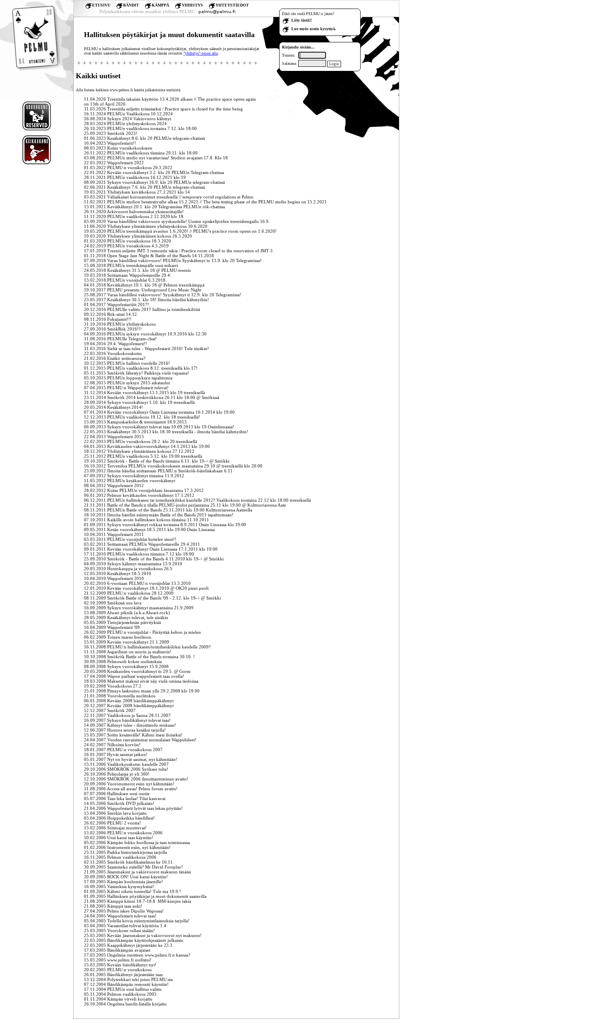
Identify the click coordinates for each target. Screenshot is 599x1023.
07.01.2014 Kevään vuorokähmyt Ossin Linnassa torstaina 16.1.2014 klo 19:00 (159, 412)
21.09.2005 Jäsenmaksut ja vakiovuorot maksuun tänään (137, 871)
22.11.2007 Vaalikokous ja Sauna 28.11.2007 (127, 715)
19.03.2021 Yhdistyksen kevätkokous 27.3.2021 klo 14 (137, 192)
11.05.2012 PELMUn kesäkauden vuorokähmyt (129, 480)
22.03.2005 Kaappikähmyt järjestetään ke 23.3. (129, 945)
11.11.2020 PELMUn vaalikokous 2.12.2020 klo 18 (133, 216)
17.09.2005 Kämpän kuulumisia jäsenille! (123, 881)
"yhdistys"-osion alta (200, 53)
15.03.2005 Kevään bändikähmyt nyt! (120, 964)
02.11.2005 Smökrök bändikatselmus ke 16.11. (129, 862)
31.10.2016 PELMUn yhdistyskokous (120, 324)
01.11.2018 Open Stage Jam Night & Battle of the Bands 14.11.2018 (149, 255)
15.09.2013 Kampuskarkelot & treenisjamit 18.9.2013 (135, 421)
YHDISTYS (192, 5)
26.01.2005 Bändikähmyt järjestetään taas (123, 974)
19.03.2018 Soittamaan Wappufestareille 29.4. (127, 275)
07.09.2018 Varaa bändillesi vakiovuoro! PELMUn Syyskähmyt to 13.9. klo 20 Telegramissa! (173, 260)
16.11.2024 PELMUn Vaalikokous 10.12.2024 (128, 113)
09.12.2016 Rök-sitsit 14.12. (111, 314)
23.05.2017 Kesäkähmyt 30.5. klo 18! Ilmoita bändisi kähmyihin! (146, 299)
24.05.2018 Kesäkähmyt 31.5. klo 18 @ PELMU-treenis (137, 270)
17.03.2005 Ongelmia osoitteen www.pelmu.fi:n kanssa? (137, 954)
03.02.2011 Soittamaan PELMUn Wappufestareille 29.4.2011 (142, 544)
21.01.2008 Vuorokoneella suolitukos (119, 695)
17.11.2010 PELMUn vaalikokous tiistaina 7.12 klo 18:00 (139, 553)
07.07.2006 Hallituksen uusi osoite (117, 793)
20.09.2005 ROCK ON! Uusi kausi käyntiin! (126, 876)
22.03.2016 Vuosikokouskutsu (113, 353)
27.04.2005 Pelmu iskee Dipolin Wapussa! (124, 910)
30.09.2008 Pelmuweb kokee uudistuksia (123, 661)
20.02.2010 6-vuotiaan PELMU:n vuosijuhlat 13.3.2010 (137, 583)
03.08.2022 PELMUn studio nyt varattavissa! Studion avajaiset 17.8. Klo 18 (156, 157)
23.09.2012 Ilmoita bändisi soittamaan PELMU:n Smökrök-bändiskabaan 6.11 (158, 470)
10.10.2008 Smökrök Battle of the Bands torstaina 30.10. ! (139, 656)
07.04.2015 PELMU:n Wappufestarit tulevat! (126, 387)
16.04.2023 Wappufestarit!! (110, 143)
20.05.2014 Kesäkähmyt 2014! (113, 407)
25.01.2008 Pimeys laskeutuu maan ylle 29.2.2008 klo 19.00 (142, 690)
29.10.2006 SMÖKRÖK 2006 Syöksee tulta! (126, 769)
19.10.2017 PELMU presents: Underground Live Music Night (142, 289)
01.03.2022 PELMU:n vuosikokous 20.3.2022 (128, 167)
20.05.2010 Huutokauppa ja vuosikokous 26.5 (128, 568)
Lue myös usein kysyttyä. (313, 28)
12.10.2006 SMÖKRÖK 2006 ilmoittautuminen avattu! (136, 778)
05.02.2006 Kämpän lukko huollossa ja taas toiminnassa (137, 842)
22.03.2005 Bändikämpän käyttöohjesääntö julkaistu (133, 940)
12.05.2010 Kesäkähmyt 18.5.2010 (117, 573)
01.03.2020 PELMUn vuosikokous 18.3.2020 (127, 240)
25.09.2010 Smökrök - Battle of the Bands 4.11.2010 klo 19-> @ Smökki (154, 558)
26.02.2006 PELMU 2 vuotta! (112, 822)
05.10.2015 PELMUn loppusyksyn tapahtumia (128, 377)
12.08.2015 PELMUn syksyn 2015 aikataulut (127, 382)
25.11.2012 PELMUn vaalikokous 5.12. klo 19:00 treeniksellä (143, 456)
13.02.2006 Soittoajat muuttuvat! (115, 827)
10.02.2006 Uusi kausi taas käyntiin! (118, 837)
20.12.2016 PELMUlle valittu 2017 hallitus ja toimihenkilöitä (142, 309)
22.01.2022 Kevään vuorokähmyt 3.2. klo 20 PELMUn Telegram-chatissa (154, 172)
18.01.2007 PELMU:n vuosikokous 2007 (123, 749)
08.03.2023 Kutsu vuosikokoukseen (118, 148)
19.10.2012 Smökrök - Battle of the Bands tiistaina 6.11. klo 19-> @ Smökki (156, 461)
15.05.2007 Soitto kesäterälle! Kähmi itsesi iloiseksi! (133, 734)
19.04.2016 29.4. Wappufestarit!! (115, 343)
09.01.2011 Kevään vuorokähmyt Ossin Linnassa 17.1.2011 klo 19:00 (151, 549)
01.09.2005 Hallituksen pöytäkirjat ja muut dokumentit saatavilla (145, 896)
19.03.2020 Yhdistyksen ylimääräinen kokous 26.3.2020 (138, 236)
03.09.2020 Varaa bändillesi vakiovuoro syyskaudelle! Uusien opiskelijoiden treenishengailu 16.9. (177, 221)
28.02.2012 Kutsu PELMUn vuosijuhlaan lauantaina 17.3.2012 (144, 490)
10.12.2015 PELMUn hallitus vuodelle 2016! (127, 363)
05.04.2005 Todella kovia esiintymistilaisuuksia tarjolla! (136, 920)
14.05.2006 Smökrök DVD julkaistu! (119, 803)
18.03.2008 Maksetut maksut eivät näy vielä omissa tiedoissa (141, 681)
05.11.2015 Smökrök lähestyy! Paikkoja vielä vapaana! (136, 372)
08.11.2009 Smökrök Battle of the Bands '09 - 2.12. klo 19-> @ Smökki (152, 597)
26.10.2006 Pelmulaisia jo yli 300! (117, 774)
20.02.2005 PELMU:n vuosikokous (118, 969)
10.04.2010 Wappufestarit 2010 (114, 578)
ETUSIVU (101, 5)
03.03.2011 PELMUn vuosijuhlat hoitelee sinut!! (130, 539)
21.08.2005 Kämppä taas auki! (113, 906)
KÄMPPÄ (160, 5)
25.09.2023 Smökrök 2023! (110, 133)
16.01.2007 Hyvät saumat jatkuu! (116, 754)
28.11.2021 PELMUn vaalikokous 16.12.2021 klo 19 (135, 177)
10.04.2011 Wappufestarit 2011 (114, 534)
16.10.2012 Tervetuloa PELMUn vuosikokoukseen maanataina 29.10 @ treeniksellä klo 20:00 (173, 465)
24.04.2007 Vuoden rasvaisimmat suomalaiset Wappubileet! (140, 739)
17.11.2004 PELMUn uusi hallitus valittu (123, 989)
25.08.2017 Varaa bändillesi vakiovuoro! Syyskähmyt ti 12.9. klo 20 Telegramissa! (162, 294)
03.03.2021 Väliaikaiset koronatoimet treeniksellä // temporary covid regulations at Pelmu (168, 196)
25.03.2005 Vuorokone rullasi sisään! (119, 930)
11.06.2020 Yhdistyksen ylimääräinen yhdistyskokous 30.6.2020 (145, 226)
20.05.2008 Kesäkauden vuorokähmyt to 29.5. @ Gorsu (137, 671)
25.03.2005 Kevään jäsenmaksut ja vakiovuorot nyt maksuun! (143, 935)
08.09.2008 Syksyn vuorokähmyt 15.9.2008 (126, 666)
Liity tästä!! (301, 20)
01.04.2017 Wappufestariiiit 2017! (116, 304)
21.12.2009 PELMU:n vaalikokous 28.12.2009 (129, 593)
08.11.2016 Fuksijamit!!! (108, 319)
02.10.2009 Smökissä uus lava (112, 602)
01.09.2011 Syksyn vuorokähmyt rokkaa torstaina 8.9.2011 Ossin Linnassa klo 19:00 (165, 524)
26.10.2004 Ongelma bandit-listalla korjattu (125, 1003)
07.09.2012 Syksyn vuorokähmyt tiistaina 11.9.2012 (134, 475)
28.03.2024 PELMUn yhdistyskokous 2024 (125, 123)
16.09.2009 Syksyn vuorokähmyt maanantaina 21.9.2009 (139, 607)
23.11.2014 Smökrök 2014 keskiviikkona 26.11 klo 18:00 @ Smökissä (151, 397)
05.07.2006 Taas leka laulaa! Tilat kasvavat (124, 798)
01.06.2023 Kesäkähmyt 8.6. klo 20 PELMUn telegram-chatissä (144, 138)
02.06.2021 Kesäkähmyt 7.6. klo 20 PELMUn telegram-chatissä (144, 187)
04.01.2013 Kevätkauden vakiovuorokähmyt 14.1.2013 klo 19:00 (147, 446)
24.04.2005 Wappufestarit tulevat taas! (120, 915)
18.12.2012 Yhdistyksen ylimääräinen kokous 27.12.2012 (139, 451)
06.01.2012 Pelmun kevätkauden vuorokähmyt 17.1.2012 (139, 495)
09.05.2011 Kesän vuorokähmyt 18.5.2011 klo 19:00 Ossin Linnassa (149, 529)
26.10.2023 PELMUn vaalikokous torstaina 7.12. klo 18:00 (140, 128)
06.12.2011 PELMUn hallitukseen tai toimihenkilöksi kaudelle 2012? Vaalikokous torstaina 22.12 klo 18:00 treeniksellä (197, 500)
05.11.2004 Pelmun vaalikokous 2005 (120, 994)
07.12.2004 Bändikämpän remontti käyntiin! (126, 984)
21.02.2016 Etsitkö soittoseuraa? (114, 358)
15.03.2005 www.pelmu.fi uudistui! (118, 959)
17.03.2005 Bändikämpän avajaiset (117, 950)
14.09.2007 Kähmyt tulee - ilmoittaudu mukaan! (130, 725)
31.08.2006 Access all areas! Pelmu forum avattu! (131, 788)
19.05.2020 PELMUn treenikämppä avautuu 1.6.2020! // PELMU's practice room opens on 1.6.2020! (180, 231)
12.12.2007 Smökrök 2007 (110, 710)
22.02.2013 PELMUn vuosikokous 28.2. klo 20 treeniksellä (140, 441)
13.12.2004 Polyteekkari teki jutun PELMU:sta (128, 979)
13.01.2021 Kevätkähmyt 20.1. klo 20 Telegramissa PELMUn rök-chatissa (154, 206)
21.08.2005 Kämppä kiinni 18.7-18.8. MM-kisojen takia (137, 901)
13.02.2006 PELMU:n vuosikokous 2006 (123, 832)
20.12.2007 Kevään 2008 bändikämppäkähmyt (129, 705)
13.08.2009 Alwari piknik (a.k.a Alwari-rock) (127, 612)
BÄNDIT (131, 5)
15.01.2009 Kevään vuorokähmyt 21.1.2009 (126, 641)
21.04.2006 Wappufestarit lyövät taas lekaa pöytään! (133, 808)
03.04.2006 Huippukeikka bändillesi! (119, 818)
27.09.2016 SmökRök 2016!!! (113, 328)
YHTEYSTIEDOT (232, 5)
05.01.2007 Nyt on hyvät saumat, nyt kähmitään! (130, 759)
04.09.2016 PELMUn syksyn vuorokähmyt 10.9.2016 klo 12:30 (145, 333)
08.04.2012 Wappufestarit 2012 (114, 485)
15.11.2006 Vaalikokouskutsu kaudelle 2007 (126, 764)
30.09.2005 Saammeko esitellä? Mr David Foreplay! (133, 866)
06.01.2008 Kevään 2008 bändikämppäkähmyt (129, 700)
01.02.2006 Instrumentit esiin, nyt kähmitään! (127, 847)
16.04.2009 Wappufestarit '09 (112, 627)
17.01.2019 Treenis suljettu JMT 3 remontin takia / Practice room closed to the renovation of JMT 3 (178, 250)
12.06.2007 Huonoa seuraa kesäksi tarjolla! (125, 730)
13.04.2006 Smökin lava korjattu (115, 813)
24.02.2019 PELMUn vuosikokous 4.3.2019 (126, 245)
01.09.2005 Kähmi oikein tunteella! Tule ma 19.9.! (132, 891)
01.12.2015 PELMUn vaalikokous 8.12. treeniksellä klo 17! (141, 368)
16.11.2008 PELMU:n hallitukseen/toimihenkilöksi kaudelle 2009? (147, 646)
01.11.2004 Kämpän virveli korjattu (118, 999)
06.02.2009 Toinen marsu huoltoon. (118, 637)
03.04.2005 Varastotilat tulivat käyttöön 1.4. (125, 925)
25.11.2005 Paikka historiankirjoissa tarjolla (125, 852)
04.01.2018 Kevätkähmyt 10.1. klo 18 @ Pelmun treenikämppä (144, 284)
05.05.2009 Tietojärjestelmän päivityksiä (122, 622)
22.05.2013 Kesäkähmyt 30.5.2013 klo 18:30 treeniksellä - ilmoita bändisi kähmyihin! (166, 431)
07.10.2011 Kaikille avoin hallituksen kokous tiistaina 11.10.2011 (146, 519)
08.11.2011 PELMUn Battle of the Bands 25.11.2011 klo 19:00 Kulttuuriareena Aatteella (168, 509)
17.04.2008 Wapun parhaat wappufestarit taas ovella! (134, 676)
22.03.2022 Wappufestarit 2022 (114, 162)
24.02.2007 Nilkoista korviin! (112, 744)
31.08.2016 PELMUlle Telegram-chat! (120, 338)
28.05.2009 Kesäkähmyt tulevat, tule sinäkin (126, 617)
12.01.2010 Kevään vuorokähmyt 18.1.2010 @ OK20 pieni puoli (146, 588)
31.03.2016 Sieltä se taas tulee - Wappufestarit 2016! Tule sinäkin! (146, 348)
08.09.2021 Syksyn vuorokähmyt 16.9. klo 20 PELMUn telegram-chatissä (154, 182)
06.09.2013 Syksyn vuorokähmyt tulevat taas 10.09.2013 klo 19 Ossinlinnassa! (159, 426)
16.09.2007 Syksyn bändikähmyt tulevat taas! (127, 720)
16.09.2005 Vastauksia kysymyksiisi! (119, 886)
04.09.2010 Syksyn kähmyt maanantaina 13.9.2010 (133, 563)
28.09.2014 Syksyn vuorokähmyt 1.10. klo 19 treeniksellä (139, 402)
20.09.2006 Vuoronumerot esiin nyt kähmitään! (129, 783)
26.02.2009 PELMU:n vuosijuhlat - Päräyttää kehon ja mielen (142, 632)
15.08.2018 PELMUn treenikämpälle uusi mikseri (131, 265)
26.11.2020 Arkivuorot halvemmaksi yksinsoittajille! (134, 211)
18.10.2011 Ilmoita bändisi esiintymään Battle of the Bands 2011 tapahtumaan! (158, 514)
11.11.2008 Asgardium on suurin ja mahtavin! (128, 651)
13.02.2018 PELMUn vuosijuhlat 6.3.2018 (124, 280)
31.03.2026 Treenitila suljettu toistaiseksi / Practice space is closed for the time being (163, 108)
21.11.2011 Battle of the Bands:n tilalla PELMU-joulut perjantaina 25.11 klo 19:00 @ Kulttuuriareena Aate (185, 505)
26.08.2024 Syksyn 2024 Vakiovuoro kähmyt (127, 118)
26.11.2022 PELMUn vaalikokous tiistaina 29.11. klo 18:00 (141, 152)
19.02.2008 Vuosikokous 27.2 (112, 685)
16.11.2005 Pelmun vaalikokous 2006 (120, 857)
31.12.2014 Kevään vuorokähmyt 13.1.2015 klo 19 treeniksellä (144, 392)
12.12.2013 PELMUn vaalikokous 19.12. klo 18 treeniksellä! (142, 416)
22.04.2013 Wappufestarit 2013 (114, 436)
